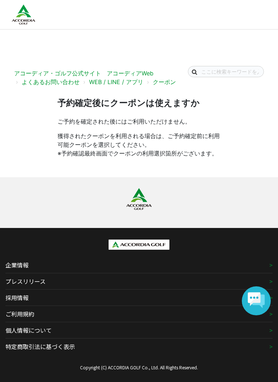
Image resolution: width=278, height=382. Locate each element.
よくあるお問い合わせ (51, 82)
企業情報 (17, 265)
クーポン (164, 82)
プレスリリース (25, 281)
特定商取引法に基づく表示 (40, 346)
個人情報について (28, 330)
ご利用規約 (19, 314)
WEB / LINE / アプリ (116, 82)
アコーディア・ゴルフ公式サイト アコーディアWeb (83, 73)
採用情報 (17, 297)
